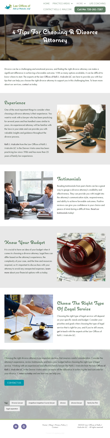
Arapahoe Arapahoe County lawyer (42, 403)
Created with (55, 433)
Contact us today (24, 373)
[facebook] (16, 426)
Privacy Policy (60, 425)
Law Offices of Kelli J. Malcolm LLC (56, 76)
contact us (26, 84)
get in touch (62, 331)
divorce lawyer (76, 403)
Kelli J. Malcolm (11, 144)
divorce (63, 403)
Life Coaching (97, 3)
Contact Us (14, 382)
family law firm (92, 403)
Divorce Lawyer (17, 403)
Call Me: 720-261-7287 (90, 9)
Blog (51, 425)
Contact (55, 427)
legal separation (12, 409)
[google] (24, 426)
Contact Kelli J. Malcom (57, 9)
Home (46, 3)
